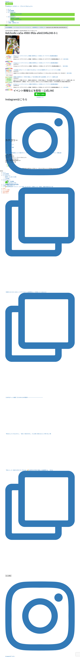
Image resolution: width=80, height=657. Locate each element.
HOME (4, 188)
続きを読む (66, 59)
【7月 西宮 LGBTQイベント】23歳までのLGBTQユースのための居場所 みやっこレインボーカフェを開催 (36, 70)
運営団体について (9, 1)
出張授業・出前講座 (14, 18)
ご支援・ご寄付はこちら (8, 186)
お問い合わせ (9, 3)
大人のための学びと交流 (15, 19)
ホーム (4, 172)
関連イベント (11, 144)
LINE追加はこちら (40, 97)
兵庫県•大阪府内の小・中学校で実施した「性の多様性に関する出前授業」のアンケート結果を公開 (35, 77)
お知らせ (10, 150)
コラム (9, 149)
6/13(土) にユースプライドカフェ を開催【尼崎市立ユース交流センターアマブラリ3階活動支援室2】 (36, 84)
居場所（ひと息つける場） (16, 13)
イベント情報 (11, 147)
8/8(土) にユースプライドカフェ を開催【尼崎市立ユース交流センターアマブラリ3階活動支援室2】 (35, 56)
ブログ (9, 143)
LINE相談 (12, 15)
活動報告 (10, 146)
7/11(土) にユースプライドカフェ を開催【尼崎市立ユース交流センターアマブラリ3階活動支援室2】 (36, 63)
